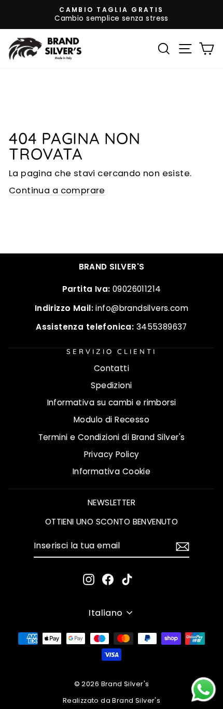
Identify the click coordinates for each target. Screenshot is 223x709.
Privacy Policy (112, 454)
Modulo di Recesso (111, 419)
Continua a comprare (57, 190)
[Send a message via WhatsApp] (203, 689)
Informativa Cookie (111, 471)
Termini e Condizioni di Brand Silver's (111, 437)
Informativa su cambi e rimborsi (111, 402)
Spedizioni (111, 385)
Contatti (111, 368)
